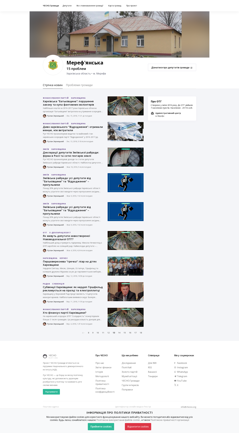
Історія (99, 371)
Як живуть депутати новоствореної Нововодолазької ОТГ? (66, 237)
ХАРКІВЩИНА (78, 98)
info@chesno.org (188, 407)
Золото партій (129, 371)
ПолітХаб (127, 367)
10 (98, 332)
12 (108, 332)
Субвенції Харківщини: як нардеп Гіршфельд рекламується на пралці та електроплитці (73, 288)
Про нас (99, 363)
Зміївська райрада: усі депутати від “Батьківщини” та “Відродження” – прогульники (67, 181)
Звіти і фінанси (103, 367)
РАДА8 (46, 284)
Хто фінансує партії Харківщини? (64, 312)
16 (130, 332)
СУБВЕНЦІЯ (58, 284)
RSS (150, 367)
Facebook (181, 363)
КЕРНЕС (64, 258)
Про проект (131, 5)
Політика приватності (102, 382)
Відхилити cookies (138, 426)
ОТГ (45, 232)
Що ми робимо (130, 355)
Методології (102, 376)
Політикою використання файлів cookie (118, 420)
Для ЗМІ (152, 363)
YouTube (181, 380)
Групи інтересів (130, 385)
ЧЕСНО (52, 355)
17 (135, 332)
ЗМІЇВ (46, 149)
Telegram (181, 376)
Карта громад (114, 5)
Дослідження (129, 363)
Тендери (153, 376)
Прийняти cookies (101, 426)
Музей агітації (129, 376)
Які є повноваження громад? (89, 5)
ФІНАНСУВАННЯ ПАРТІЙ (56, 98)
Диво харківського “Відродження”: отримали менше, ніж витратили (73, 128)
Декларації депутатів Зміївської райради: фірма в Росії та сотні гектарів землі (71, 154)
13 (114, 332)
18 (141, 332)
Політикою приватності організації (169, 420)
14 (119, 332)
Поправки (127, 389)
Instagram (182, 367)
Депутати (67, 5)
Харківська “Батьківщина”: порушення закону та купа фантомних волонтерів (68, 103)
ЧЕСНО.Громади (51, 5)
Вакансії (152, 371)
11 (103, 332)
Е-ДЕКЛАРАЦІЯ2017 (60, 232)
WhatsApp (182, 371)
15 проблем (76, 68)
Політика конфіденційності (105, 390)
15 (125, 332)
